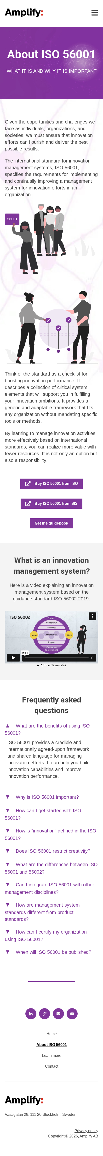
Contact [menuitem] (51, 1066)
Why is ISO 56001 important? (47, 797)
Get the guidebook (51, 523)
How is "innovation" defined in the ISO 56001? (50, 834)
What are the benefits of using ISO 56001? (47, 729)
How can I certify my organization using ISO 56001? (46, 935)
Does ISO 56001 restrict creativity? (53, 851)
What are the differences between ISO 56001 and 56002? (51, 868)
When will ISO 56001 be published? (53, 952)
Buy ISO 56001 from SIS (56, 503)
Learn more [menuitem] (51, 1055)
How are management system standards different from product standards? (42, 912)
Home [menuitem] (51, 1034)
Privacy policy (86, 1131)
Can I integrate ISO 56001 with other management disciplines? (49, 888)
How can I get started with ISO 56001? (43, 814)
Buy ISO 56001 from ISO (56, 483)
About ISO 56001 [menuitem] (51, 1045)
